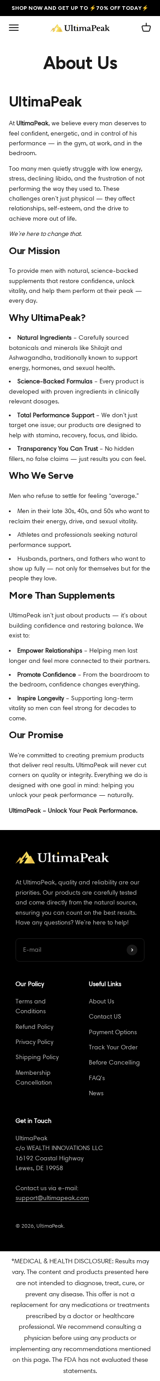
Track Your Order (113, 1047)
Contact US (105, 1016)
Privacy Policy (34, 1042)
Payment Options (113, 1032)
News (96, 1093)
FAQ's (97, 1078)
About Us (101, 1001)
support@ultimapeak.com (52, 1198)
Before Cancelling (114, 1062)
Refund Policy (34, 1027)
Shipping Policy (37, 1057)
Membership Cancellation (34, 1077)
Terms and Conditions (31, 1006)
